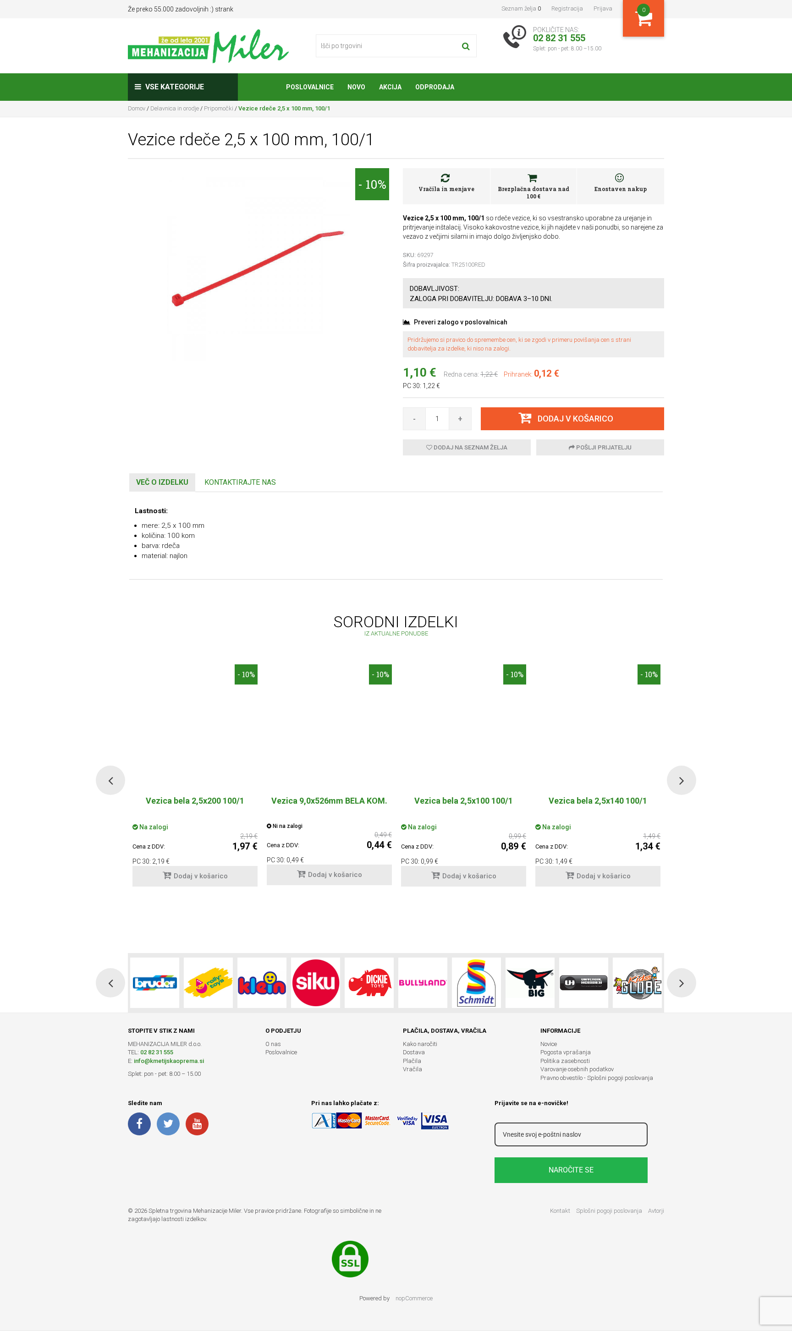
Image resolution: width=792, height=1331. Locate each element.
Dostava (414, 1052)
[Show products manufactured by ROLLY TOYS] (208, 983)
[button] (110, 780)
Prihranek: (518, 374)
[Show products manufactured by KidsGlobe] (637, 983)
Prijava (603, 8)
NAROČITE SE (571, 1170)
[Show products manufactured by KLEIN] (261, 983)
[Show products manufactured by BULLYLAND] (422, 983)
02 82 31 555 (156, 1052)
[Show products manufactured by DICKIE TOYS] (369, 983)
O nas (273, 1044)
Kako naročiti (420, 1044)
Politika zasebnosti (565, 1060)
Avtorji (656, 1210)
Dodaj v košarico (201, 876)
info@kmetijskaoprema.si (169, 1060)
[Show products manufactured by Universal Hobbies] (583, 983)
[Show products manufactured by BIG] (530, 983)
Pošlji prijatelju (603, 447)
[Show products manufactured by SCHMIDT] (476, 983)
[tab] (162, 482)
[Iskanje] (466, 46)
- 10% (372, 184)
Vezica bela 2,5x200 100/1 (195, 800)
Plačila (412, 1060)
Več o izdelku (162, 482)
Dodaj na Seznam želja (469, 447)
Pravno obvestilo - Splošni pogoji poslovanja (596, 1077)
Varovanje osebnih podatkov (577, 1069)
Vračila (412, 1069)
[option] (329, 779)
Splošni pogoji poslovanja (609, 1210)
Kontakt (560, 1210)
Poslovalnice (281, 1052)
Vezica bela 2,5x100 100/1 (463, 800)
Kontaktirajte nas (240, 482)
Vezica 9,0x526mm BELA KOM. (329, 800)
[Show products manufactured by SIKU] (315, 983)
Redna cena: (461, 374)
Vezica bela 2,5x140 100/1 (598, 800)
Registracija (567, 8)
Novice (548, 1044)
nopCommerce (414, 1298)
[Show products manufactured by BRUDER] (154, 983)
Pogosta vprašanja (565, 1052)
